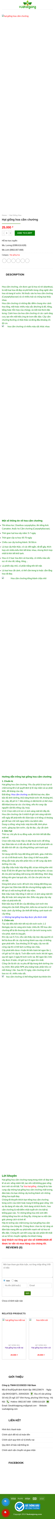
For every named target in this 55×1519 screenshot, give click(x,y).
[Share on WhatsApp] (4, 261)
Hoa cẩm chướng (19, 794)
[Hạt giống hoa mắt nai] (14, 1331)
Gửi (27, 1293)
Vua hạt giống (30, 1186)
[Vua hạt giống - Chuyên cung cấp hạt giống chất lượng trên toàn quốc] (27, 4)
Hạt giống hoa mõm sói (41, 1348)
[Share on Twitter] (13, 261)
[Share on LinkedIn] (27, 261)
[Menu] (3, 4)
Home (4, 215)
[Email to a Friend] (18, 261)
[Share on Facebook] (9, 261)
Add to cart (24, 233)
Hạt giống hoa (15, 215)
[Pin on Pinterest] (23, 261)
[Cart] (52, 4)
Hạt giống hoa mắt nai (14, 1348)
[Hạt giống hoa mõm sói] (40, 1331)
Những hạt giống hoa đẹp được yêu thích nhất (26, 917)
